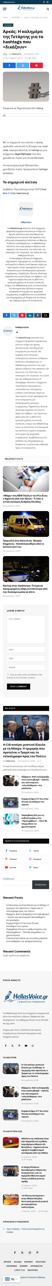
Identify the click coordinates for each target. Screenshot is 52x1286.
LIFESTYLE (19, 1270)
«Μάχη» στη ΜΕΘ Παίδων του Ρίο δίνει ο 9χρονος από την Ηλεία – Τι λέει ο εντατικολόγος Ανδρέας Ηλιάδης (25, 498)
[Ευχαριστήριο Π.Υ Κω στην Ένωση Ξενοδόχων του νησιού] (11, 802)
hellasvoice (16, 54)
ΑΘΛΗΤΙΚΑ (33, 1270)
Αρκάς (39, 142)
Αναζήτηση (8, 878)
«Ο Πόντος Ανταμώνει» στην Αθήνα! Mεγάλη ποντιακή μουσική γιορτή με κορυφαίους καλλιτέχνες (34, 1201)
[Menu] (5, 9)
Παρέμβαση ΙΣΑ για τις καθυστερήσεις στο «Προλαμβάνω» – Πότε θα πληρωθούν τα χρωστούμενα (34, 821)
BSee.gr (42, 1277)
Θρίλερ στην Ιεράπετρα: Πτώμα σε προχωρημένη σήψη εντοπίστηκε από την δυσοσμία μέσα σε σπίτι (25, 588)
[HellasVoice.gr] (26, 8)
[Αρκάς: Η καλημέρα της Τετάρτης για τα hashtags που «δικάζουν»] (26, 87)
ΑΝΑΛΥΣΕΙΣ (8, 739)
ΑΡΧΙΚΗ (7, 1262)
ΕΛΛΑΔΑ (18, 1262)
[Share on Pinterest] (36, 65)
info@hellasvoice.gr (9, 2)
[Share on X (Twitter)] (22, 65)
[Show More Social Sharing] (46, 65)
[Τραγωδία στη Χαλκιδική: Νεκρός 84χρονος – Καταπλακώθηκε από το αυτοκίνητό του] (26, 524)
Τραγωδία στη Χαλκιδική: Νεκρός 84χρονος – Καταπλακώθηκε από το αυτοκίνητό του (23, 543)
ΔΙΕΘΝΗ (24, 1266)
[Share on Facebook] (9, 65)
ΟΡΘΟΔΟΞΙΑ (36, 1266)
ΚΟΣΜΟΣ (28, 1262)
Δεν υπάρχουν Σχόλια (14, 58)
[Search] (47, 9)
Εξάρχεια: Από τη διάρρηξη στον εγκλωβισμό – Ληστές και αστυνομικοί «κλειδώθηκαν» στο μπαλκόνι (35, 782)
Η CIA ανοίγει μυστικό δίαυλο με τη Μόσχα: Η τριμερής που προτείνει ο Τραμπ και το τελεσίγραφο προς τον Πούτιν (27, 908)
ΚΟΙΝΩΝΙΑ (11, 1266)
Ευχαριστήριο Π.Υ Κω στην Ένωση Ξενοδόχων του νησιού (35, 802)
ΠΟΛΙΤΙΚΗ (8, 25)
